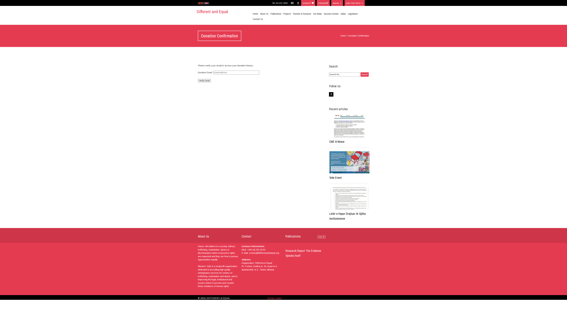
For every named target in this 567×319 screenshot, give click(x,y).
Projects (287, 13)
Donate (307, 3)
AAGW (336, 3)
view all (321, 237)
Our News (317, 13)
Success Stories (331, 13)
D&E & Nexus (336, 142)
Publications (276, 13)
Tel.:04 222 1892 (280, 3)
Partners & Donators (302, 13)
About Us (264, 13)
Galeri (343, 13)
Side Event (335, 178)
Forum (322, 3)
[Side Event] (349, 162)
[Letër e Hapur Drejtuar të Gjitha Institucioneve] (349, 198)
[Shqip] (200, 3)
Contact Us (258, 19)
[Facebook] (298, 3)
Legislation (353, 13)
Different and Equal (212, 11)
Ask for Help (353, 3)
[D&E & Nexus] (349, 126)
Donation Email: (205, 72)
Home (255, 13)
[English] (206, 3)
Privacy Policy (274, 298)
